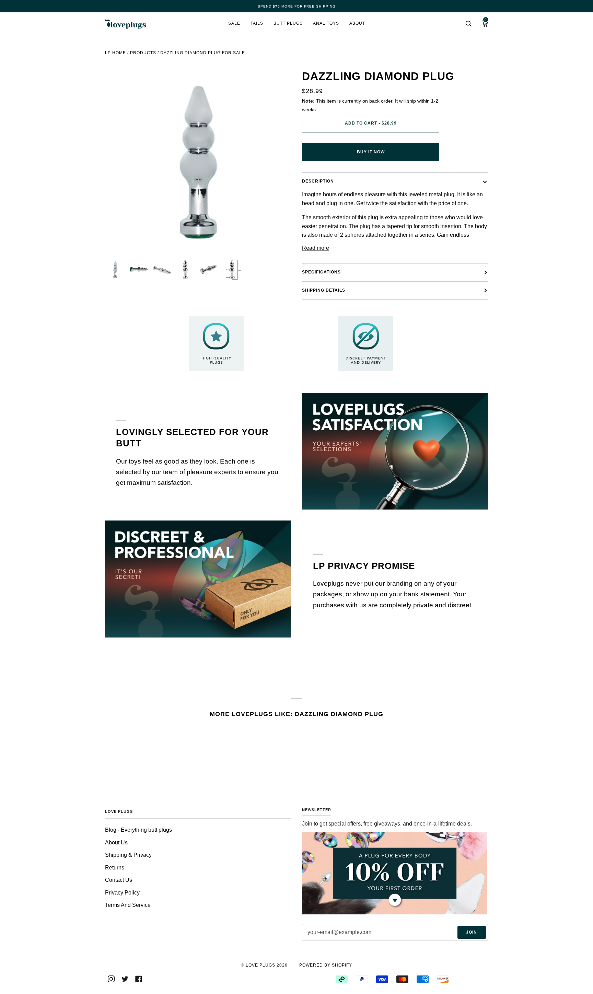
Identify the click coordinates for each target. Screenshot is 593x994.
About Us (116, 842)
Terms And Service (128, 905)
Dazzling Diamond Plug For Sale (202, 52)
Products (143, 52)
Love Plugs (260, 965)
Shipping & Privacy (128, 855)
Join (471, 932)
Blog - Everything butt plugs (138, 830)
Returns (114, 867)
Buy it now (371, 152)
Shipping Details (323, 290)
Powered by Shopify (325, 965)
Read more (315, 248)
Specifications (321, 272)
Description (318, 181)
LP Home (115, 52)
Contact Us (118, 880)
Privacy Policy (122, 893)
